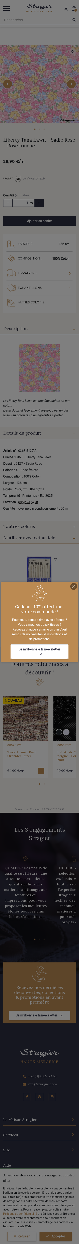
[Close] (73, 586)
